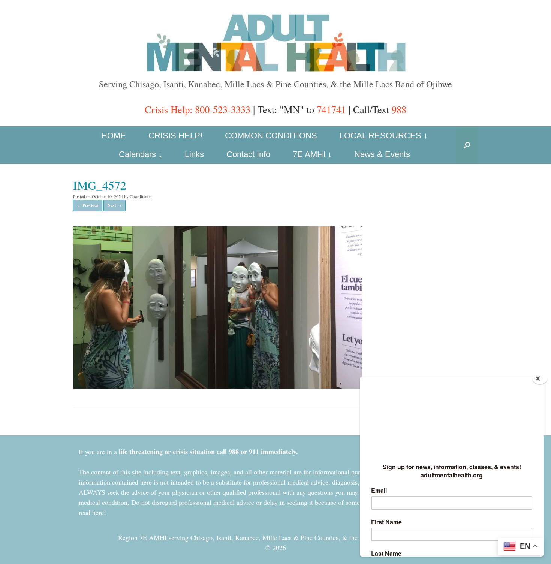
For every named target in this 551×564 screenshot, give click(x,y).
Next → (114, 205)
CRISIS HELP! (175, 135)
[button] (467, 145)
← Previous (87, 205)
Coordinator (140, 196)
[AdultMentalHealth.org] (275, 42)
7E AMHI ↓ (312, 154)
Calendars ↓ (140, 154)
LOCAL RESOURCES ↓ (384, 135)
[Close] (539, 378)
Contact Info (248, 154)
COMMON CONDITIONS (271, 135)
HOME (113, 135)
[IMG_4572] (217, 385)
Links (194, 154)
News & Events (382, 154)
